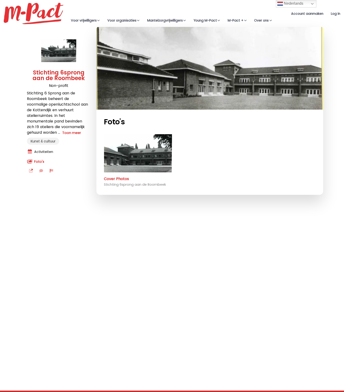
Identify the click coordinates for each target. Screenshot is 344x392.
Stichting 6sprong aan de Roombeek (59, 75)
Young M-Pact (205, 20)
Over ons (261, 20)
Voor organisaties (121, 20)
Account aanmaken (307, 13)
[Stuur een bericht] (41, 171)
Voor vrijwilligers (84, 20)
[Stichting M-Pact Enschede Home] (33, 13)
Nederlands (293, 3)
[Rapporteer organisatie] (51, 171)
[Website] (31, 171)
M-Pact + (236, 20)
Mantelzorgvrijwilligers (165, 20)
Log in (335, 13)
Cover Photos (116, 178)
